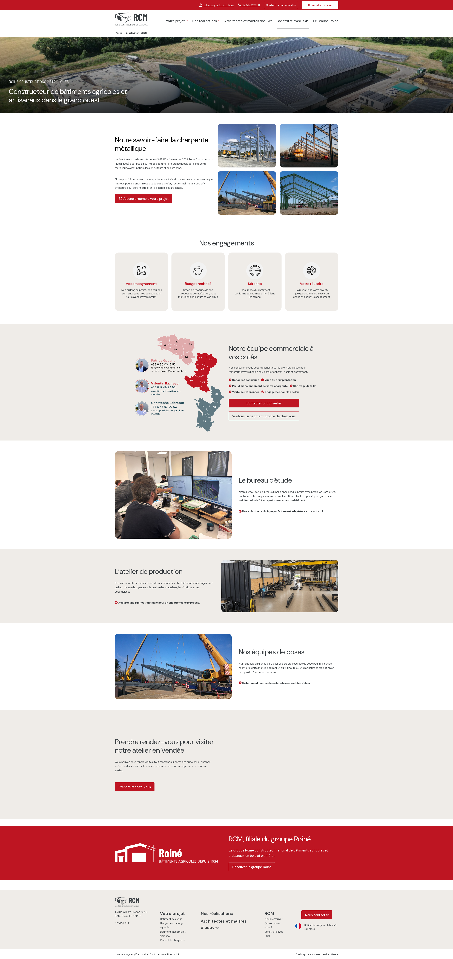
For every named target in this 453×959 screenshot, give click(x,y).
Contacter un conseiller (281, 5)
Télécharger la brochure (218, 5)
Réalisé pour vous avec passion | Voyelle (317, 954)
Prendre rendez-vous (134, 787)
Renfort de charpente (172, 940)
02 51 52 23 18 (250, 5)
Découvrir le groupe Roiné (252, 867)
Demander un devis (320, 5)
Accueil (119, 32)
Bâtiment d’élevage (171, 918)
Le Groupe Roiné (325, 21)
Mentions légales (124, 954)
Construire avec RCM (293, 21)
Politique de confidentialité (164, 954)
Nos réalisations (204, 21)
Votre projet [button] (175, 21)
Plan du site (141, 954)
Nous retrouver (273, 918)
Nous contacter (317, 915)
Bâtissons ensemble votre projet (143, 198)
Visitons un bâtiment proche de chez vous (264, 416)
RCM (269, 913)
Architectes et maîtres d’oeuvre (248, 21)
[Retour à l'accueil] (131, 19)
